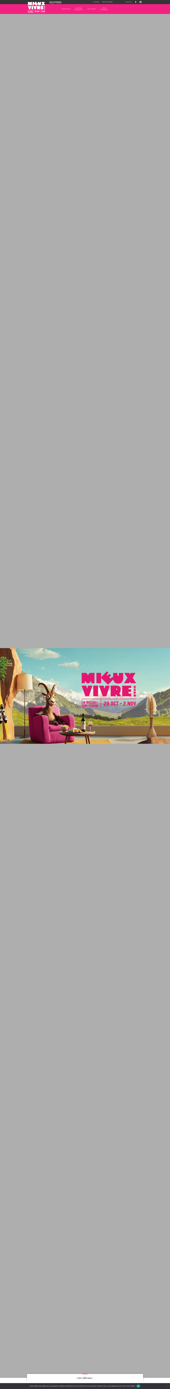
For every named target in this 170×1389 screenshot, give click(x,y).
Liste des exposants (78, 9)
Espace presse (107, 2)
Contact (129, 2)
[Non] (168, 1386)
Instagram (141, 2)
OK (138, 1386)
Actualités (91, 9)
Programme (65, 9)
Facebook (136, 2)
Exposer (96, 2)
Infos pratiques (104, 9)
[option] (85, 696)
